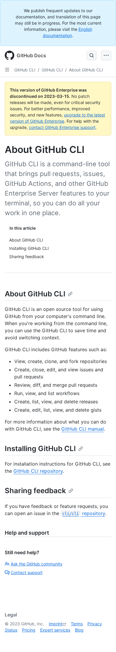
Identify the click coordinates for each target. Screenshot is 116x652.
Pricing (28, 629)
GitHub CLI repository (38, 471)
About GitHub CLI (86, 69)
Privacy (94, 623)
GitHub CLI (24, 69)
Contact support (27, 572)
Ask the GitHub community (36, 563)
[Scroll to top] (103, 639)
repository (83, 513)
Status (11, 629)
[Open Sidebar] (7, 69)
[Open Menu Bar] (106, 55)
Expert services (55, 629)
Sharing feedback (35, 490)
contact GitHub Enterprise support (62, 127)
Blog (79, 629)
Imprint (55, 623)
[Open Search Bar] (91, 55)
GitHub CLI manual (82, 429)
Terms (77, 623)
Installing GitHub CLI (40, 448)
